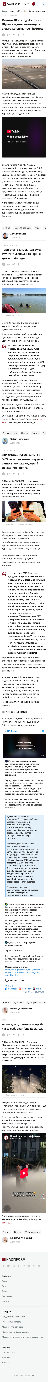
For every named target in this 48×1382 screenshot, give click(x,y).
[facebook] (18, 1266)
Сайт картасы (8, 1352)
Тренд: (5, 11)
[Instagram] (3, 35)
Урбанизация (32, 1232)
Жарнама (6, 1362)
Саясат (5, 1286)
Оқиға (24, 433)
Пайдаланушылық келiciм (13, 1316)
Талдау (5, 1291)
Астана (6, 1232)
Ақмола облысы (22, 228)
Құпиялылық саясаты (12, 1322)
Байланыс (6, 1357)
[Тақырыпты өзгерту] (35, 4)
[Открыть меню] (43, 4)
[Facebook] (18, 35)
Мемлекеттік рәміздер (12, 1327)
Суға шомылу (10, 433)
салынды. (7, 1222)
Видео (6, 228)
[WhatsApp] (8, 35)
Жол (37, 228)
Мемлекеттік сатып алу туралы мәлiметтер (22, 1337)
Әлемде (5, 1301)
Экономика (7, 1296)
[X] (23, 35)
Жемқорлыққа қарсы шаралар (16, 1332)
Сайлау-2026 (16, 11)
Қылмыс (18, 1002)
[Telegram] (13, 35)
